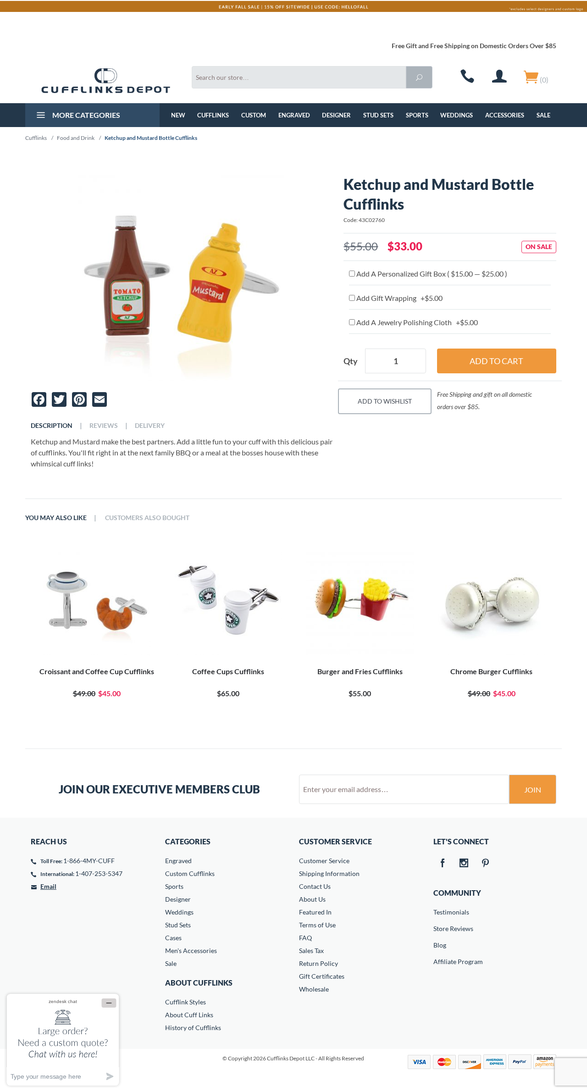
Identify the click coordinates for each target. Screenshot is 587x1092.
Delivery (150, 425)
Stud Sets (378, 115)
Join (532, 789)
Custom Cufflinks (190, 873)
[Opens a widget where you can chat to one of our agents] (62, 1039)
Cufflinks (213, 115)
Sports (417, 115)
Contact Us (315, 886)
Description (51, 425)
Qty (350, 361)
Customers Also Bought (147, 517)
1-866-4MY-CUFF (89, 861)
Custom (253, 115)
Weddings (456, 115)
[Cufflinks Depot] (105, 81)
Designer (336, 115)
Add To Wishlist (385, 401)
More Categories (85, 115)
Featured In (315, 912)
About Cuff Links (189, 1015)
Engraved (294, 115)
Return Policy (318, 963)
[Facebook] (442, 863)
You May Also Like (56, 517)
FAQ (305, 938)
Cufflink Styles (185, 1002)
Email (48, 886)
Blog (439, 945)
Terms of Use (317, 925)
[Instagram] (464, 863)
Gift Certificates (321, 976)
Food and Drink (75, 137)
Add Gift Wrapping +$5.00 (399, 298)
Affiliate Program (439, 961)
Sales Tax (311, 950)
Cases (173, 938)
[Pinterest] (485, 863)
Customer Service (324, 861)
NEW (178, 115)
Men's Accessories (191, 950)
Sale (543, 115)
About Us (312, 899)
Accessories (504, 115)
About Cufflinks (199, 982)
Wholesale (314, 989)
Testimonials (439, 912)
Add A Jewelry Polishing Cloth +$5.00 (416, 322)
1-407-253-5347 (98, 873)
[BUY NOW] (96, 601)
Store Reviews (439, 928)
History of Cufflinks (193, 1027)
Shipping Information (329, 873)
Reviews (103, 425)
